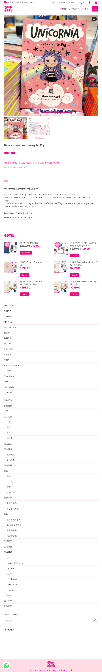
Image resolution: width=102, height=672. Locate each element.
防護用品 (8, 541)
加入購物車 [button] (26, 252)
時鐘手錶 (11, 438)
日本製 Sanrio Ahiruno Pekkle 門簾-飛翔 (31, 283)
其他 (9, 595)
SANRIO (7, 311)
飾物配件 (8, 400)
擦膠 (9, 487)
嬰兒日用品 (12, 503)
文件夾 (10, 481)
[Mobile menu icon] (95, 8)
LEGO (6, 381)
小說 (14, 167)
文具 (6, 470)
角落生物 (8, 338)
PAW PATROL (10, 327)
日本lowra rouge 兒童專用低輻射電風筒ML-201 (83, 244)
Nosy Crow (9, 376)
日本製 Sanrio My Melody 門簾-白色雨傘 (84, 264)
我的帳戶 (75, 9)
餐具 (9, 432)
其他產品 (8, 606)
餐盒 (9, 427)
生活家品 (8, 546)
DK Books (8, 370)
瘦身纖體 (11, 454)
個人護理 (8, 443)
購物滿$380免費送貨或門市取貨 (21, 2)
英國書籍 (20, 167)
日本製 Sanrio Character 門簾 (34, 264)
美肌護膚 (11, 460)
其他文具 (11, 492)
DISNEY (7, 316)
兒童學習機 (12, 530)
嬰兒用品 (8, 498)
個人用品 (8, 416)
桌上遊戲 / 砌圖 (13, 519)
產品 (10, 167)
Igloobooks (9, 386)
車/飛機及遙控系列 (15, 525)
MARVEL (8, 321)
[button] (94, 19)
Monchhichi (9, 305)
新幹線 (7, 332)
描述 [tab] (6, 181)
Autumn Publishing (12, 365)
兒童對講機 (12, 535)
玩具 (6, 514)
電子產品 (8, 600)
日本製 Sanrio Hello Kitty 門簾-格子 (83, 283)
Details (75, 255)
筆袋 (9, 476)
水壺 (9, 422)
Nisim (6, 359)
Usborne (8, 392)
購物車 (63, 9)
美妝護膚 (8, 449)
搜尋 (95, 620)
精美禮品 (8, 405)
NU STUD (8, 349)
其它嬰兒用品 (13, 508)
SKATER (7, 343)
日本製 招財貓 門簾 (29, 242)
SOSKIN (7, 354)
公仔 (6, 411)
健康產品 (8, 465)
